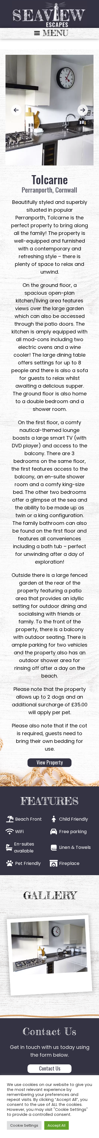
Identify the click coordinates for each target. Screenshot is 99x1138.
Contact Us (49, 1068)
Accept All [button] (56, 1125)
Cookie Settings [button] (24, 1125)
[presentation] (16, 110)
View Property (50, 762)
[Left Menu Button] (49, 33)
